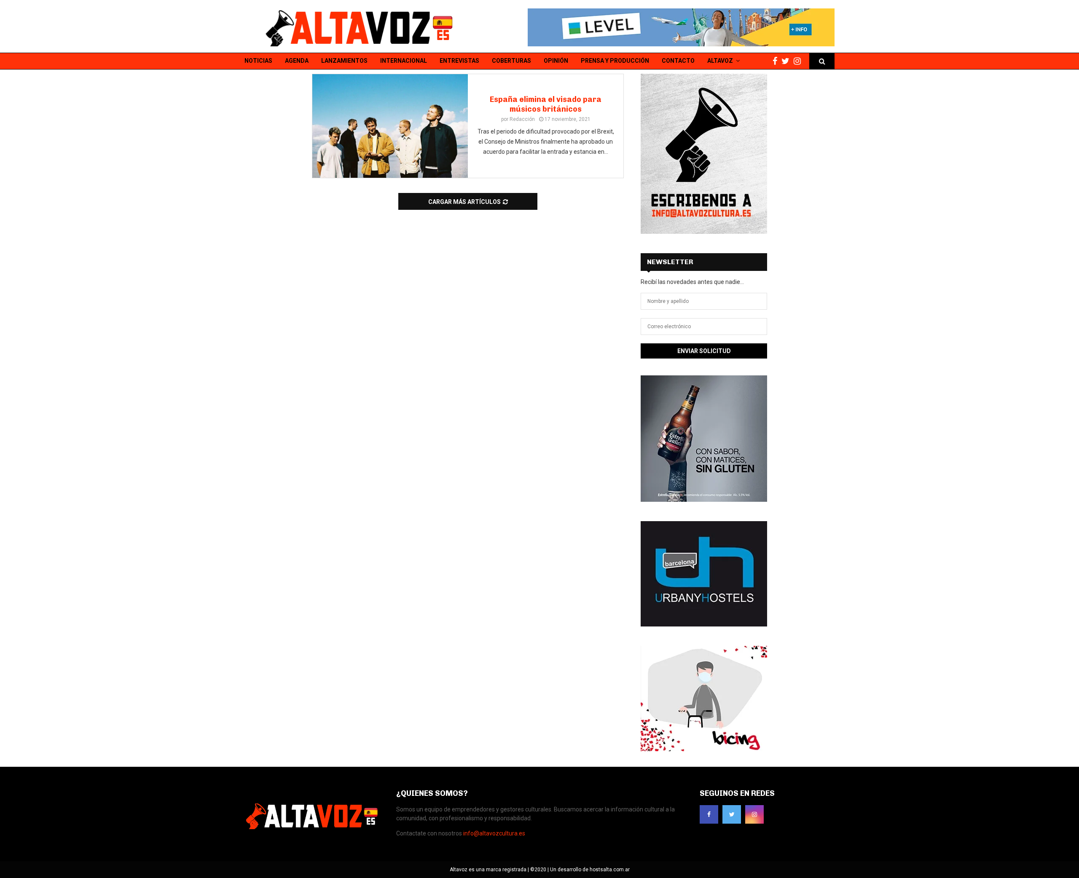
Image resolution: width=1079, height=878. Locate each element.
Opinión (556, 60)
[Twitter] (787, 61)
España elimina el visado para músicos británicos (545, 104)
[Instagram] (799, 61)
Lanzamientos (344, 60)
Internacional (403, 60)
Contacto (678, 60)
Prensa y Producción (615, 60)
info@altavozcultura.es (494, 833)
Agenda (297, 60)
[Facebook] (777, 61)
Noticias (258, 60)
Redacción (522, 119)
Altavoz (720, 60)
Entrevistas (459, 60)
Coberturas (511, 60)
